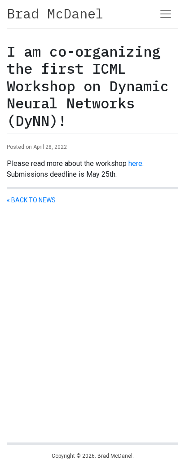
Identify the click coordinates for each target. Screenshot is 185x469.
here (135, 163)
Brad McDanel (55, 13)
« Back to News (31, 200)
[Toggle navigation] (165, 14)
